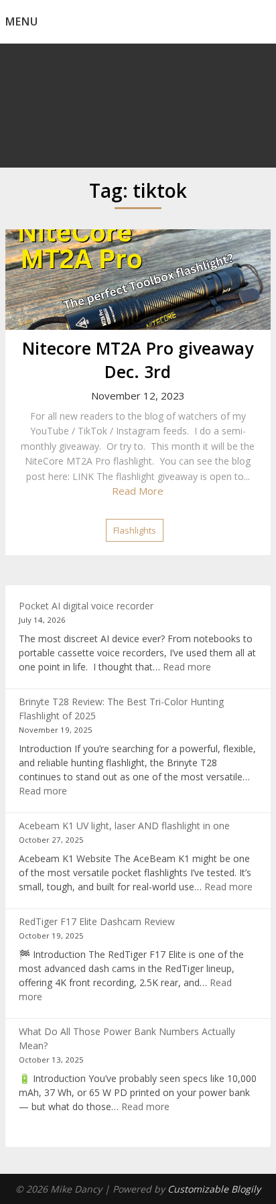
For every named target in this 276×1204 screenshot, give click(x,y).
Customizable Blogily (214, 1189)
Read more (187, 666)
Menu (21, 21)
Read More (137, 490)
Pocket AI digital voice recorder (86, 605)
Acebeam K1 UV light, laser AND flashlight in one (124, 825)
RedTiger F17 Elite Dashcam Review (97, 921)
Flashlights (134, 530)
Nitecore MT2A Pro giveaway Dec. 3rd (137, 360)
